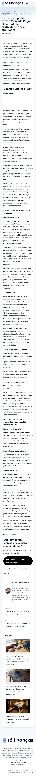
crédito (19, 54)
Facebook (7, 569)
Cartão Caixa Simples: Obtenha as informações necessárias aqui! (17, 623)
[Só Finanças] (12, 3)
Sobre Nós (18, 760)
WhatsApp (7, 574)
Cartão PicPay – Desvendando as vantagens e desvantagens (17, 611)
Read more (27, 757)
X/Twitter (15, 569)
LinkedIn (23, 569)
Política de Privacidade (18, 765)
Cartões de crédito (11, 11)
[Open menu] (32, 3)
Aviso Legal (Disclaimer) (18, 762)
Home (3, 11)
